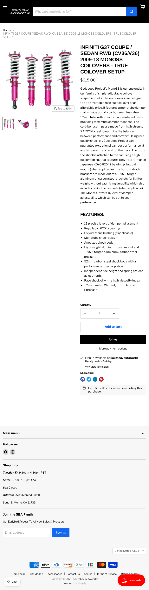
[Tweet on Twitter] (89, 379)
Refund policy (129, 573)
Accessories (55, 573)
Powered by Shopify (75, 583)
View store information (97, 366)
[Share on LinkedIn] (95, 379)
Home (7, 30)
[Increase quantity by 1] (114, 313)
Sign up (60, 532)
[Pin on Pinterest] (101, 379)
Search (88, 573)
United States (127, 550)
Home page (19, 573)
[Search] (131, 11)
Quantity (85, 304)
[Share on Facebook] (82, 379)
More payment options (113, 348)
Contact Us (73, 573)
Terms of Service (107, 573)
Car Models (36, 573)
